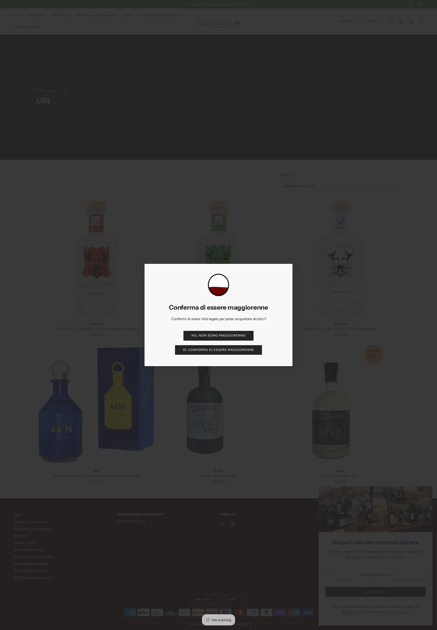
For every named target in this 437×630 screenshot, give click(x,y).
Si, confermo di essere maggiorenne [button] (218, 350)
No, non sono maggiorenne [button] (218, 335)
